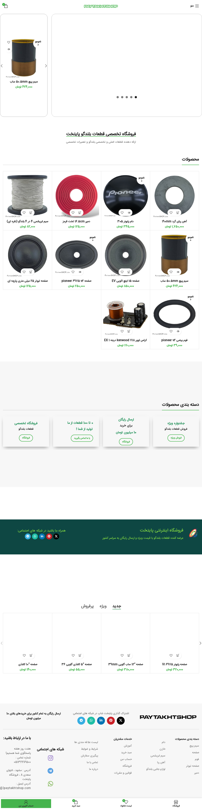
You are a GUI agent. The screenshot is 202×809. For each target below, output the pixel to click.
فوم (197, 759)
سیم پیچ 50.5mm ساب (24, 81)
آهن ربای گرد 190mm (174, 221)
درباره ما (93, 769)
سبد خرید (126, 752)
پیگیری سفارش (89, 755)
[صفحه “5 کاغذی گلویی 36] (76, 638)
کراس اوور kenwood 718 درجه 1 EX (125, 340)
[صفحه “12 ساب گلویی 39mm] (125, 638)
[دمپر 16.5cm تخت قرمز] (76, 195)
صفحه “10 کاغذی (27, 664)
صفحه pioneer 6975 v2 (76, 281)
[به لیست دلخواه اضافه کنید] (8, 42)
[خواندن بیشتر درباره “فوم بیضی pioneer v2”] (177, 331)
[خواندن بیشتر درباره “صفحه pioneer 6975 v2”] (80, 271)
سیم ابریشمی (158, 755)
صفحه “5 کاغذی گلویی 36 (77, 664)
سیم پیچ (194, 746)
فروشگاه (127, 766)
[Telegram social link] (28, 536)
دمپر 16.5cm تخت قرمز (76, 221)
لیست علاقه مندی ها (86, 742)
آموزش (128, 746)
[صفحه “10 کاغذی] (27, 638)
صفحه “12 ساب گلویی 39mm (125, 664)
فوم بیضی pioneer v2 (174, 340)
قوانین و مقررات (123, 773)
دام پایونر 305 (125, 221)
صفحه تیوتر (192, 766)
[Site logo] (101, 6)
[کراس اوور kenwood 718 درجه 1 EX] (125, 314)
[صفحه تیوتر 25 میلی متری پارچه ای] (27, 254)
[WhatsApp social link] (35, 536)
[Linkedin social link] (42, 536)
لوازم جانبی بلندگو (155, 769)
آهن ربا (161, 762)
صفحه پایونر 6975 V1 (174, 664)
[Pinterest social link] (49, 536)
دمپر (196, 773)
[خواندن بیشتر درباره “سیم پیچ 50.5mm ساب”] (8, 49)
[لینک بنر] (176, 431)
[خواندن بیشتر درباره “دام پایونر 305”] (128, 212)
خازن (162, 749)
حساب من (126, 759)
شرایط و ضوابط (89, 749)
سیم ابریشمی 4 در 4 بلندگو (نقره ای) (27, 221)
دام (163, 742)
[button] (46, 66)
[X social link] (56, 536)
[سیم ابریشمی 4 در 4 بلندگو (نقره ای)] (27, 195)
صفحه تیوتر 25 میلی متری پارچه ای (27, 281)
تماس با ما (92, 762)
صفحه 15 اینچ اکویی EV (125, 281)
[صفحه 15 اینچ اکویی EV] (125, 254)
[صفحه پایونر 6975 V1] (174, 638)
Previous (49, 56)
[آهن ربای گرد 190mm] (174, 195)
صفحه (195, 752)
